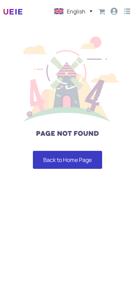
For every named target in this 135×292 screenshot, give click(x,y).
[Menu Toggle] (127, 11)
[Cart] (102, 11)
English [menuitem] (76, 11)
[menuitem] (73, 11)
